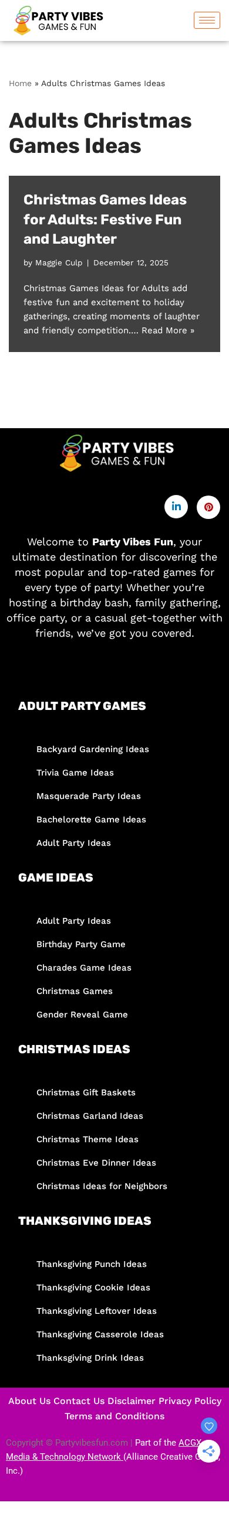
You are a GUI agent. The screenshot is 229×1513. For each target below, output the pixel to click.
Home (20, 83)
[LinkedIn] (176, 506)
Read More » (168, 330)
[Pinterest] (208, 507)
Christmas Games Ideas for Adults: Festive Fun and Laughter (105, 219)
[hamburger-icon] (207, 20)
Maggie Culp (58, 262)
